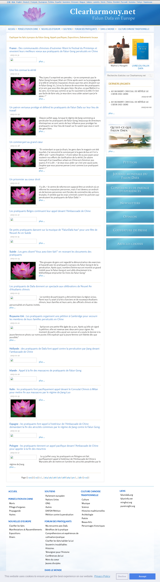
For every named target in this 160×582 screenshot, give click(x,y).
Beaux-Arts (87, 522)
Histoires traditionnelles (93, 510)
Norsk (103, 2)
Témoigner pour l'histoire (57, 552)
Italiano (89, 2)
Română (116, 2)
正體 (8, 2)
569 (68, 477)
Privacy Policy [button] (102, 576)
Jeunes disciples (52, 563)
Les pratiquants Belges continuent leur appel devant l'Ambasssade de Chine (50, 211)
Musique (86, 503)
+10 (85, 477)
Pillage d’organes (17, 507)
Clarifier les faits (17, 525)
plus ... (42, 61)
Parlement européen (55, 495)
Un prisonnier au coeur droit (25, 179)
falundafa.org (126, 494)
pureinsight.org (127, 506)
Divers (12, 537)
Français (34, 2)
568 (64, 477)
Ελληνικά (74, 2)
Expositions (14, 533)
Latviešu (96, 2)
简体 (13, 2)
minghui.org (126, 502)
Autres (12, 514)
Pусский (124, 2)
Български (43, 2)
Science (85, 507)
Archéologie (87, 514)
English (19, 2)
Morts (12, 503)
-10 (36, 477)
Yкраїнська (147, 2)
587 (80, 477)
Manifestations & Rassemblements (25, 529)
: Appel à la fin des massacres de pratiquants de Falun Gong (45, 370)
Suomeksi (66, 2)
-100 (30, 477)
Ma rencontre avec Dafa (56, 525)
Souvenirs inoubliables (56, 544)
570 (73, 477)
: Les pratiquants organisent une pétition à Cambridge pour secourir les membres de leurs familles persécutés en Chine (54, 318)
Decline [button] (122, 576)
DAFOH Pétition (53, 510)
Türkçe (139, 2)
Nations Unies (52, 499)
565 (50, 477)
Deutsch (26, 2)
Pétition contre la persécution (59, 514)
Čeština (51, 2)
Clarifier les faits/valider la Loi (59, 540)
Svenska (132, 2)
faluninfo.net (126, 498)
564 (46, 477)
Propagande (15, 510)
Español (58, 2)
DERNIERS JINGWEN (119, 83)
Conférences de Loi (54, 555)
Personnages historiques (93, 525)
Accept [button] (142, 576)
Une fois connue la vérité (23, 70)
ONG (47, 503)
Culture (85, 499)
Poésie (85, 518)
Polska (109, 2)
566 (55, 477)
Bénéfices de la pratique (56, 529)
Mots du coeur (52, 559)
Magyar (82, 2)
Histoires (49, 548)
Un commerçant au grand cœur (26, 142)
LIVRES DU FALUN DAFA (140, 67)
